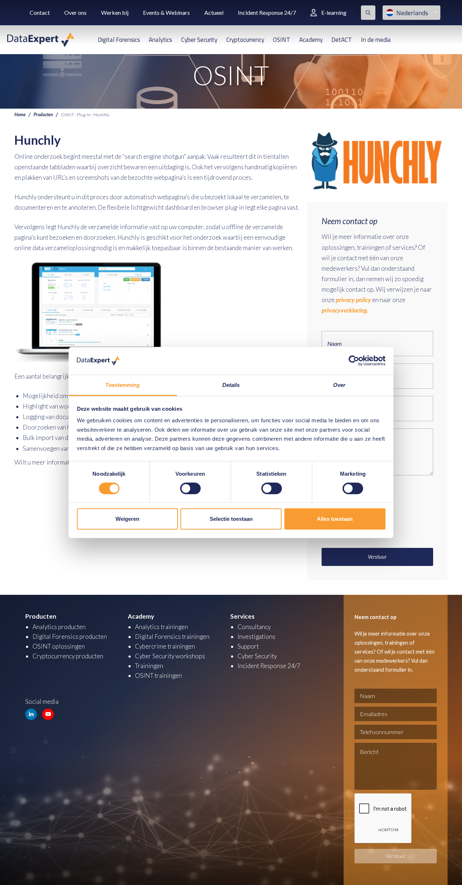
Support (248, 646)
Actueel (213, 12)
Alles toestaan (335, 519)
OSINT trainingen (158, 675)
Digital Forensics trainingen (172, 636)
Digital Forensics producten (69, 636)
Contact (40, 12)
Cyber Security (199, 39)
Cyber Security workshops (170, 656)
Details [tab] (231, 385)
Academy (311, 39)
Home (20, 114)
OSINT (281, 39)
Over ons (75, 12)
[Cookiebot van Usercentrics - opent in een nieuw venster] (353, 361)
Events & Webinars (166, 12)
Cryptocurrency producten (67, 656)
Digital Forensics (119, 39)
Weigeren (127, 519)
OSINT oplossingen (58, 646)
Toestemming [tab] (122, 385)
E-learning (333, 12)
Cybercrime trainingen (165, 646)
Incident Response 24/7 (267, 12)
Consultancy (254, 627)
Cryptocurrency (245, 39)
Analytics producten (59, 627)
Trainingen (149, 666)
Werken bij (114, 12)
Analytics (160, 39)
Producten (43, 114)
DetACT (341, 39)
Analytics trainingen (161, 627)
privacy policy (353, 300)
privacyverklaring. (345, 310)
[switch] (190, 488)
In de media (376, 39)
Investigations (256, 636)
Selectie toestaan (231, 519)
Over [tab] (339, 385)
